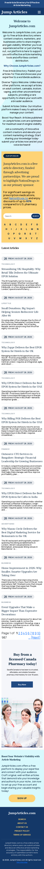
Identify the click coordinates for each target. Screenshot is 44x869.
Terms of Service (22, 835)
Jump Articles (14, 12)
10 (38, 633)
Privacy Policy (22, 831)
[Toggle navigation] (39, 12)
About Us (22, 823)
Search (36, 216)
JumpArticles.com (22, 813)
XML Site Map (22, 862)
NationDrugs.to (18, 198)
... (29, 637)
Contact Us (22, 827)
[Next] (35, 637)
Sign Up (22, 798)
